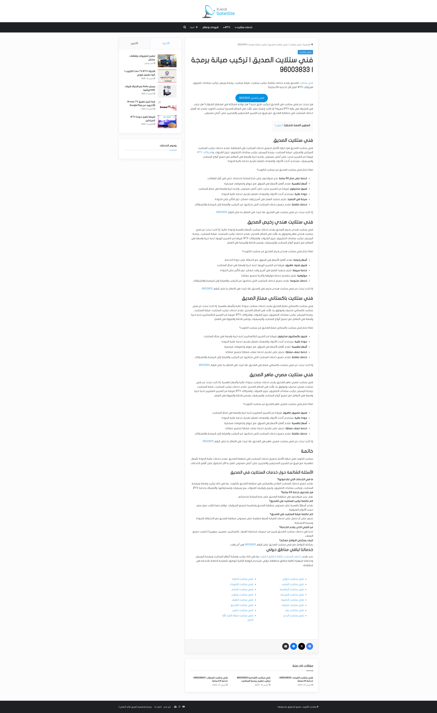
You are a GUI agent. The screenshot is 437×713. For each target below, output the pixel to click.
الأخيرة (166, 43)
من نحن (167, 707)
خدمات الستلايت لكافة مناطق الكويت (280, 556)
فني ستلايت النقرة (242, 579)
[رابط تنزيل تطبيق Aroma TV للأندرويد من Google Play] (167, 106)
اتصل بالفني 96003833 (251, 98)
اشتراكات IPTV (205, 152)
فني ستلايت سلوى (242, 594)
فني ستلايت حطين (242, 610)
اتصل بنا (158, 707)
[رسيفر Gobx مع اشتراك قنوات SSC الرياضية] (167, 91)
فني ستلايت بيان (294, 610)
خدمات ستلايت (244, 27)
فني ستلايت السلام (242, 589)
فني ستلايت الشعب (293, 584)
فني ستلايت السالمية (292, 589)
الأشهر (134, 43)
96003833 (221, 212)
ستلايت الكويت (309, 707)
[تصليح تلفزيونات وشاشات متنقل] (167, 60)
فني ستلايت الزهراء (242, 599)
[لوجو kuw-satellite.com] (218, 11)
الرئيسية (307, 44)
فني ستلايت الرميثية (292, 594)
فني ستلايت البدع (293, 615)
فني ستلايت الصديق (242, 605)
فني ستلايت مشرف (292, 605)
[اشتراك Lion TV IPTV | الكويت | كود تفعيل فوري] (167, 76)
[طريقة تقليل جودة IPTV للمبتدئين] (167, 121)
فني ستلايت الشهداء (241, 584)
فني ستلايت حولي (293, 579)
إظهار (278, 125)
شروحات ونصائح (210, 27)
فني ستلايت (295, 44)
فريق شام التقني (127, 707)
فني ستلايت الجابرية (292, 599)
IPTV (227, 27)
